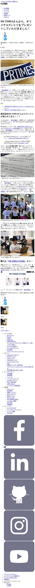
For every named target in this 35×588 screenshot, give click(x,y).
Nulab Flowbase (11, 341)
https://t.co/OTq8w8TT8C (15, 138)
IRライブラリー (11, 394)
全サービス (10, 335)
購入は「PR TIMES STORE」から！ (15, 110)
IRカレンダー (11, 397)
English (9, 584)
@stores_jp (25, 138)
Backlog (9, 337)
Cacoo (8, 338)
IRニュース (10, 389)
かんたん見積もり (12, 346)
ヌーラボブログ (11, 408)
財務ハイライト (11, 392)
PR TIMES (5, 90)
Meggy (9, 50)
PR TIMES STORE (17, 261)
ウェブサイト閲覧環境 (13, 385)
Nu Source (10, 413)
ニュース (6, 12)
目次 (3, 47)
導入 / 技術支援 (11, 382)
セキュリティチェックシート (15, 351)
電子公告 (9, 402)
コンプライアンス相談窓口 (12, 576)
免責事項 (9, 404)
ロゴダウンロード (12, 380)
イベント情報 (11, 411)
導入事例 (9, 349)
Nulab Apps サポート (13, 355)
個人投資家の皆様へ (13, 399)
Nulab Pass (10, 340)
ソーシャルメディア (13, 378)
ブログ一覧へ (5, 330)
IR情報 (6, 13)
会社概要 (6, 8)
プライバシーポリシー (10, 574)
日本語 (9, 585)
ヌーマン (23, 188)
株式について (11, 396)
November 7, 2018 (23, 143)
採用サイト (7, 15)
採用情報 (9, 375)
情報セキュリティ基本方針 (15, 365)
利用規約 (6, 579)
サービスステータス (13, 361)
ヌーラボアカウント (13, 348)
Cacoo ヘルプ (11, 358)
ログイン (6, 17)
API (8, 363)
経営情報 (9, 390)
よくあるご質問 (11, 401)
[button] (19, 584)
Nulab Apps (22, 186)
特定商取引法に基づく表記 (15, 370)
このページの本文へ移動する (9, 1)
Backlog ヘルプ (11, 356)
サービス (6, 10)
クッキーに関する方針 (10, 577)
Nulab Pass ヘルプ (12, 360)
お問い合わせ (11, 384)
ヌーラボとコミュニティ (14, 409)
